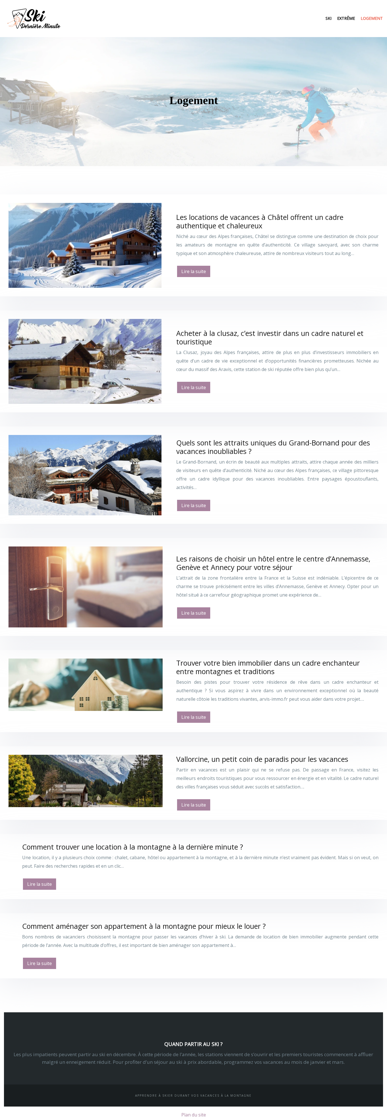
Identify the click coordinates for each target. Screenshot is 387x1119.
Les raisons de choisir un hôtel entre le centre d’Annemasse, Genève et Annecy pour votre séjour (273, 563)
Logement (372, 18)
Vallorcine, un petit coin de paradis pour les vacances (262, 759)
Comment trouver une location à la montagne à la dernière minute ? (132, 847)
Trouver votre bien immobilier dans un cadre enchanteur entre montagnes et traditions (268, 667)
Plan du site (193, 1115)
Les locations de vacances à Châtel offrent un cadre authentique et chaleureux (259, 221)
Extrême (346, 18)
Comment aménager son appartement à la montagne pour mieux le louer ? (144, 926)
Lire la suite (193, 271)
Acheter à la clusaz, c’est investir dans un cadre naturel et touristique (269, 337)
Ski (328, 18)
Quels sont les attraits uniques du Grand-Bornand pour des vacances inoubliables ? (273, 447)
